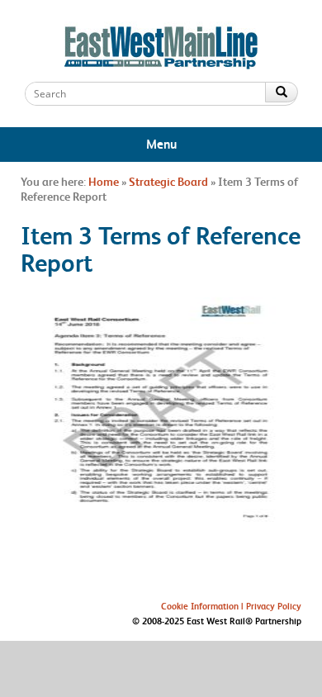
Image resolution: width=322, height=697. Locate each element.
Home (103, 181)
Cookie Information (200, 606)
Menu (161, 144)
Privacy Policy (273, 606)
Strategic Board (168, 181)
